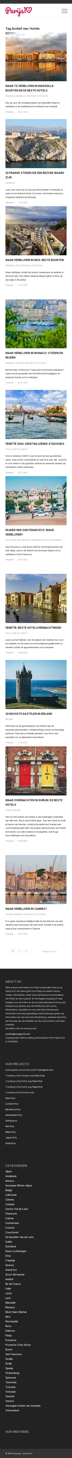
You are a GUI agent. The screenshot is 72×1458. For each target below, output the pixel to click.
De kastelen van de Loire (19, 1237)
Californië (10, 540)
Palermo (10, 1330)
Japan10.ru (11, 1137)
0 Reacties (9, 112)
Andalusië (11, 1176)
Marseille (21, 96)
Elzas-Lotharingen (15, 1251)
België (8, 1190)
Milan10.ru (10, 1132)
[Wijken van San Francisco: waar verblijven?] (36, 500)
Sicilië (8, 1363)
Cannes (9, 914)
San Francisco (24, 540)
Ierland (9, 719)
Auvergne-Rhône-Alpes (18, 1185)
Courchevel (11, 1232)
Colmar (9, 1218)
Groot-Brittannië (14, 1274)
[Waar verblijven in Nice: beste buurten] (36, 230)
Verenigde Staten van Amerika (46, 540)
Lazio (8, 1293)
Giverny (9, 1265)
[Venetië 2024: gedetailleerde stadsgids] (36, 414)
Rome (8, 1349)
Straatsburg (12, 1373)
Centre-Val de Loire (16, 1209)
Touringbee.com (45, 1070)
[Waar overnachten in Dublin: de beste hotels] (36, 770)
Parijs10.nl (37, 1087)
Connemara (12, 1223)
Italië (8, 449)
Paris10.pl (37, 1081)
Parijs (8, 1335)
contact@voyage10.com (17, 1034)
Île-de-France (13, 1284)
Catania (9, 1204)
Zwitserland (12, 1410)
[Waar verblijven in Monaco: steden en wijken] (36, 323)
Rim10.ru (9, 1126)
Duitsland (10, 1246)
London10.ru (11, 1103)
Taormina (10, 1382)
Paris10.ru (10, 1098)
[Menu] (62, 11)
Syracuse (10, 1377)
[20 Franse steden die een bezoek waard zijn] (36, 143)
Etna (8, 1255)
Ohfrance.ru (11, 1120)
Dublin (8, 810)
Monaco (20, 363)
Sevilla (9, 1358)
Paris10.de (39, 1075)
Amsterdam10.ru (13, 1115)
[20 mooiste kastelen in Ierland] (36, 684)
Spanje (9, 1368)
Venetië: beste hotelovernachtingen (33, 627)
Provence (10, 1340)
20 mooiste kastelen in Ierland (28, 713)
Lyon (8, 1298)
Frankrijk (10, 96)
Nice (18, 265)
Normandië (11, 1321)
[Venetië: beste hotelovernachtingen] (36, 598)
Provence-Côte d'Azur (37, 96)
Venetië (15, 449)
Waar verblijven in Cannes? (26, 909)
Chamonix (11, 1213)
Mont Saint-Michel (16, 1312)
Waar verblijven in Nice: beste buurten (34, 260)
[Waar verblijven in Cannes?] (36, 879)
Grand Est (11, 1269)
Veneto (24, 449)
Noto (8, 1326)
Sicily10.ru (10, 1143)
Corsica (9, 1227)
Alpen (8, 1171)
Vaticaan (10, 1391)
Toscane (10, 1387)
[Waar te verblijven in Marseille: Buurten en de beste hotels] (36, 56)
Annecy (9, 1180)
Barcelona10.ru (12, 1109)
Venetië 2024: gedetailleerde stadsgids (34, 443)
